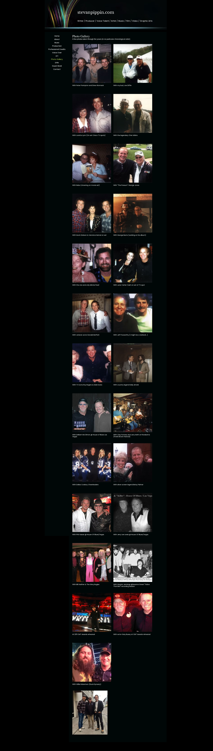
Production (57, 46)
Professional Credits (56, 49)
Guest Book (57, 66)
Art (57, 56)
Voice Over (57, 52)
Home (56, 36)
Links (57, 62)
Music (56, 42)
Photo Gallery (57, 59)
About (57, 39)
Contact (57, 69)
